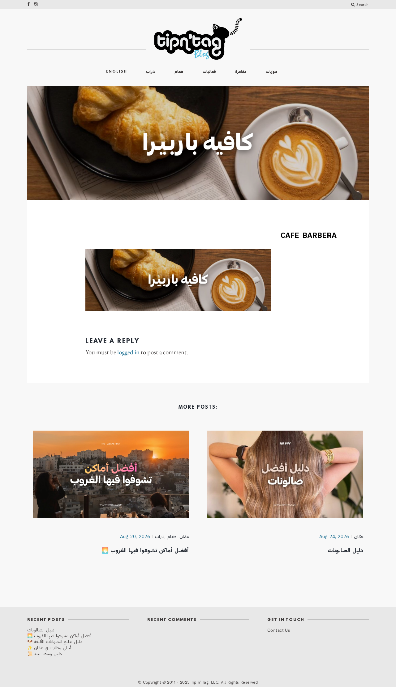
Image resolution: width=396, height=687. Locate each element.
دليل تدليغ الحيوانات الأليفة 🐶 (54, 642)
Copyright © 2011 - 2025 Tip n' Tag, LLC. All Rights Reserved (200, 682)
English (116, 72)
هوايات (272, 71)
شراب (150, 71)
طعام (178, 71)
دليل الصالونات (345, 550)
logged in (128, 352)
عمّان (358, 536)
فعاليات (209, 71)
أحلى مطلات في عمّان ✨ (49, 648)
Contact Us (278, 630)
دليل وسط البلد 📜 (44, 654)
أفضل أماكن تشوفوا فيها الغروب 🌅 (145, 550)
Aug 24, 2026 (334, 536)
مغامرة (241, 71)
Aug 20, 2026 (135, 536)
